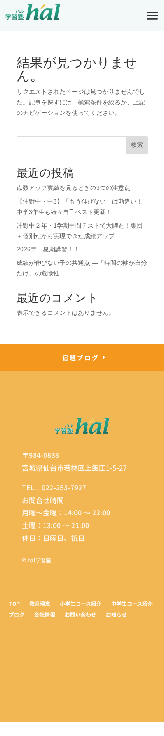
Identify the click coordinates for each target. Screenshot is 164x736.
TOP (14, 604)
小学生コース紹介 (80, 604)
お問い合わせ (80, 615)
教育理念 (39, 604)
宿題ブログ (80, 357)
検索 (137, 144)
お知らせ (116, 615)
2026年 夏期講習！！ (48, 249)
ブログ (16, 615)
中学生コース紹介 (132, 604)
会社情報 (44, 615)
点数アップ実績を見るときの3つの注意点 (73, 187)
